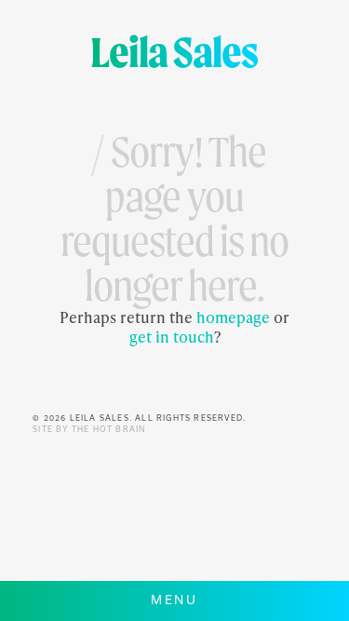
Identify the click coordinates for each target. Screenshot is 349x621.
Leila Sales (174, 51)
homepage (233, 317)
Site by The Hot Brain (89, 429)
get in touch (171, 336)
